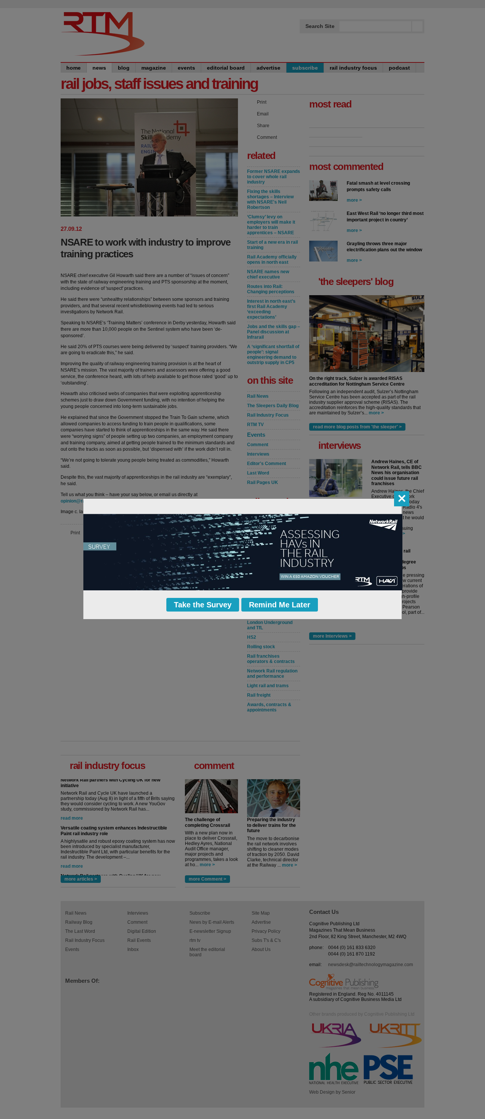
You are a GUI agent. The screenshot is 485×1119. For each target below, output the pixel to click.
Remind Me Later (279, 605)
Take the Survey (203, 605)
